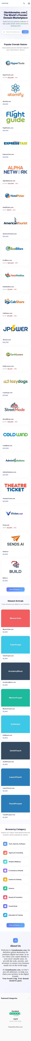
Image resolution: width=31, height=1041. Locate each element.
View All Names (14, 589)
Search (25, 32)
